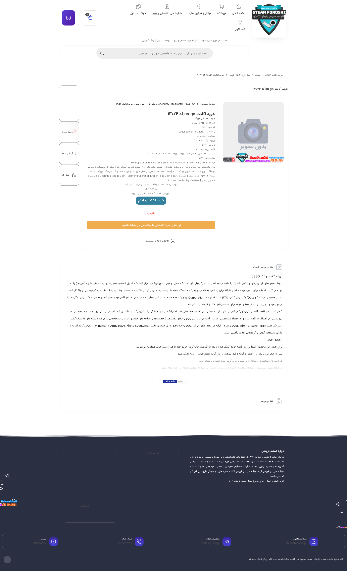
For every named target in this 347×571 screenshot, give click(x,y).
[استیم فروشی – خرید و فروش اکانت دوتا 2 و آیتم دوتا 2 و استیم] (269, 19)
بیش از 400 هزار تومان (239, 75)
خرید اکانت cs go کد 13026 (191, 114)
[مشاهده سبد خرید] (90, 17)
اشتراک (65, 175)
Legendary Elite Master (170, 104)
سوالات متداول (163, 41)
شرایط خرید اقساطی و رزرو (185, 41)
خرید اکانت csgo (274, 75)
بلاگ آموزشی (148, 41)
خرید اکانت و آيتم (151, 201)
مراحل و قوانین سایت (210, 41)
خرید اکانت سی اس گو (205, 118)
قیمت (257, 75)
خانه (225, 41)
